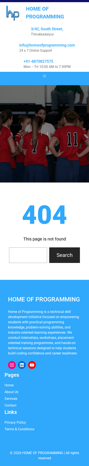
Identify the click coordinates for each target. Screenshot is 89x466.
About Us (11, 392)
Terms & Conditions (19, 429)
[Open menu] (44, 75)
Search (65, 255)
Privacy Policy (15, 422)
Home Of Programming (44, 299)
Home (9, 385)
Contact (10, 405)
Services (11, 399)
